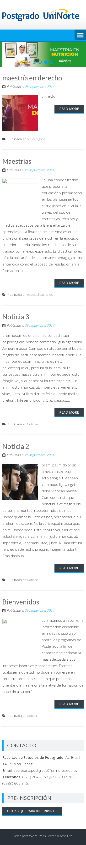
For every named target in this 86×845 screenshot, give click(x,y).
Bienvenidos (20, 602)
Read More (69, 108)
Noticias (32, 424)
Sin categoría (36, 139)
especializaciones (40, 294)
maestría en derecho (32, 78)
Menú (80, 35)
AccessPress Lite (60, 836)
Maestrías (16, 161)
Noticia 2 (15, 446)
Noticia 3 (15, 317)
